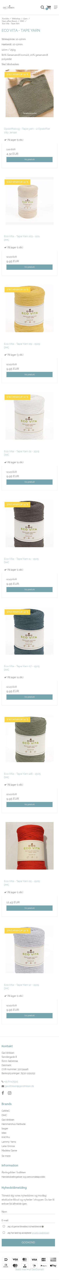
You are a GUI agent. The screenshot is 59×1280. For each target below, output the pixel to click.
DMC (4, 1115)
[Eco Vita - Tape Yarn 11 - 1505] (29, 527)
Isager (5, 1128)
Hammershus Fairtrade (13, 1124)
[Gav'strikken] (15, 7)
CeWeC (6, 1110)
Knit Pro (6, 1137)
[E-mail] (28, 1220)
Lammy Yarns (9, 1141)
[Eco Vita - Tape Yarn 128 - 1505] (29, 742)
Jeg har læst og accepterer (28, 1233)
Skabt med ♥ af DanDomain (29, 1269)
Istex (4, 1133)
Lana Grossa (8, 1146)
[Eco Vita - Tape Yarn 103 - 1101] (29, 204)
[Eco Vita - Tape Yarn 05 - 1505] (29, 849)
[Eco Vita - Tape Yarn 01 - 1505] (29, 419)
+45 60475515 (10, 1081)
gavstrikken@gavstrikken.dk (19, 1086)
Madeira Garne (9, 1150)
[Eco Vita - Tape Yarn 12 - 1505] (29, 953)
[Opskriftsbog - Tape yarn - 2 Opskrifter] (29, 97)
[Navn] (28, 1211)
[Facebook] (3, 1093)
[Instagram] (9, 1093)
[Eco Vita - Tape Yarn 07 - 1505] (29, 634)
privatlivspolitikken (40, 1233)
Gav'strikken (8, 1119)
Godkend (28, 1242)
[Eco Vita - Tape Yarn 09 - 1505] (29, 312)
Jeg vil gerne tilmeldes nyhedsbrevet (27, 1226)
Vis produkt (29, 159)
